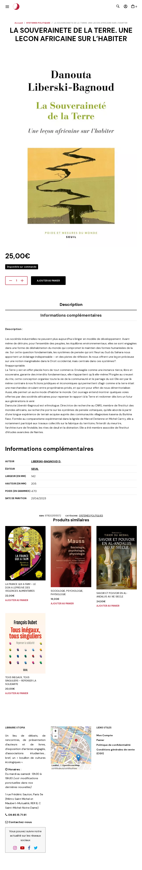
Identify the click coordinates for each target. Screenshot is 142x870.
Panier (100, 740)
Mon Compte (104, 735)
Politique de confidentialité (113, 744)
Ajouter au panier (48, 280)
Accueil (19, 22)
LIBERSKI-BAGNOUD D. (46, 461)
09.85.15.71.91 (16, 815)
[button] (78, 757)
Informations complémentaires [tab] (71, 315)
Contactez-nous (20, 822)
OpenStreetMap (71, 765)
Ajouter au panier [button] (16, 600)
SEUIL (35, 469)
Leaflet (55, 765)
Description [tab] (71, 304)
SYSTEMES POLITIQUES (38, 22)
